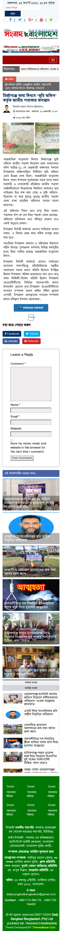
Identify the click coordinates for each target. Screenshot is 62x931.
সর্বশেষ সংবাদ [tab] (31, 682)
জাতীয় (37, 84)
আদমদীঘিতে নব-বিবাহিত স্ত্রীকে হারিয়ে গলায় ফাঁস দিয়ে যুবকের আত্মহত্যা (29, 605)
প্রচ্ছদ (11, 79)
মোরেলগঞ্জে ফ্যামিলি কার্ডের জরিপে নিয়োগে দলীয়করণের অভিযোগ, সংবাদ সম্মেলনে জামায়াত (29, 503)
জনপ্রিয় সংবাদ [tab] (31, 688)
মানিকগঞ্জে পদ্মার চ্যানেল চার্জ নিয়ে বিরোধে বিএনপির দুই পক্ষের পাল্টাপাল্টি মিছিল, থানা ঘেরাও (30, 637)
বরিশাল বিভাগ (18, 88)
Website (16, 428)
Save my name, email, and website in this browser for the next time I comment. (28, 448)
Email (15, 416)
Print (32, 317)
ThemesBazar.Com (43, 927)
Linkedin (12, 341)
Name (15, 405)
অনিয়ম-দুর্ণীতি (15, 84)
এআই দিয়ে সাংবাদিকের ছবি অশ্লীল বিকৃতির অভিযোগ (27, 538)
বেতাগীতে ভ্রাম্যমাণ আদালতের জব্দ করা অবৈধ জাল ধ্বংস (30, 572)
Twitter (33, 334)
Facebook (12, 334)
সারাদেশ (40, 88)
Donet (10, 786)
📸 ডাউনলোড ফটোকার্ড (31, 307)
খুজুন (12, 13)
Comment (18, 363)
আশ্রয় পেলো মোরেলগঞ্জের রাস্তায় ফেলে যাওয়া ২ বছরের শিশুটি (29, 672)
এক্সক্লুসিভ (27, 84)
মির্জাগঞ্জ (30, 88)
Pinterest (33, 341)
